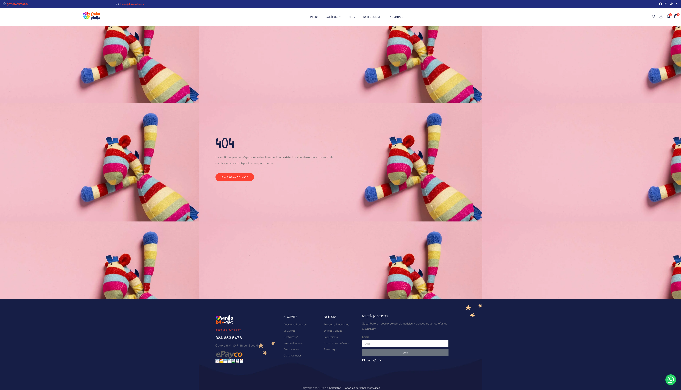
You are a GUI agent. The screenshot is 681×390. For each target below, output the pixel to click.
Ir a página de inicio (234, 177)
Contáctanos (291, 336)
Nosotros (396, 17)
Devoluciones (291, 349)
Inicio (314, 17)
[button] (670, 379)
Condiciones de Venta (336, 343)
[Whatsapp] (677, 3)
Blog (352, 17)
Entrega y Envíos (333, 330)
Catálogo (332, 17)
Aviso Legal (330, 349)
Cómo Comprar (292, 355)
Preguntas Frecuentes (336, 324)
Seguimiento (331, 336)
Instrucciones (372, 17)
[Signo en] (661, 17)
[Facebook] (660, 3)
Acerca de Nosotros (295, 324)
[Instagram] (666, 3)
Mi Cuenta (289, 330)
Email (365, 336)
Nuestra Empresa (293, 343)
